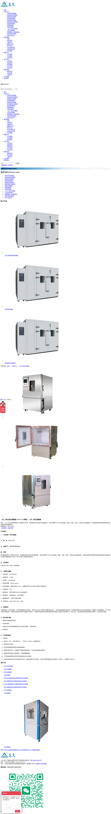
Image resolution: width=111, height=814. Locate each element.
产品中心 (6, 11)
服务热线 (4, 165)
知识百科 (9, 57)
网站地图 (44, 763)
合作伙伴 (9, 68)
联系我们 (6, 78)
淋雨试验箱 (10, 27)
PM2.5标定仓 (11, 35)
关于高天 (6, 59)
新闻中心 (6, 52)
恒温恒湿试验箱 (11, 16)
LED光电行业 (11, 47)
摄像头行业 (10, 44)
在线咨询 (4, 528)
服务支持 (6, 69)
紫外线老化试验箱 (12, 22)
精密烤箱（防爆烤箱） (13, 32)
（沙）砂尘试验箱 (12, 28)
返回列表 (10, 528)
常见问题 (9, 73)
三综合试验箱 (11, 30)
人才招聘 (6, 76)
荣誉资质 (9, 64)
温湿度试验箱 (11, 23)
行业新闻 (9, 56)
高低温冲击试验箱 (12, 15)
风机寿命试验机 (11, 33)
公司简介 (9, 61)
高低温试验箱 (11, 18)
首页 (5, 10)
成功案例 (6, 37)
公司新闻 (9, 54)
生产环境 (9, 66)
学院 (8, 39)
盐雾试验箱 (10, 25)
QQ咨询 (9, 165)
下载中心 (9, 74)
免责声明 (38, 763)
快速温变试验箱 (11, 20)
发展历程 (9, 62)
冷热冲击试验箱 (11, 13)
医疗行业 (9, 45)
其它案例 (9, 50)
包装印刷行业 (11, 49)
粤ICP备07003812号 (36, 760)
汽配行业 (9, 42)
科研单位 (9, 40)
